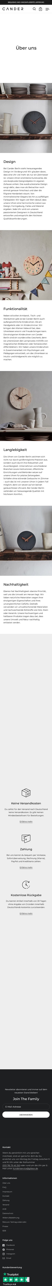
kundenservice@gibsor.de (25, 1168)
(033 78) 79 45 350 (11, 1165)
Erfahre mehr (26, 821)
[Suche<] (34, 8)
